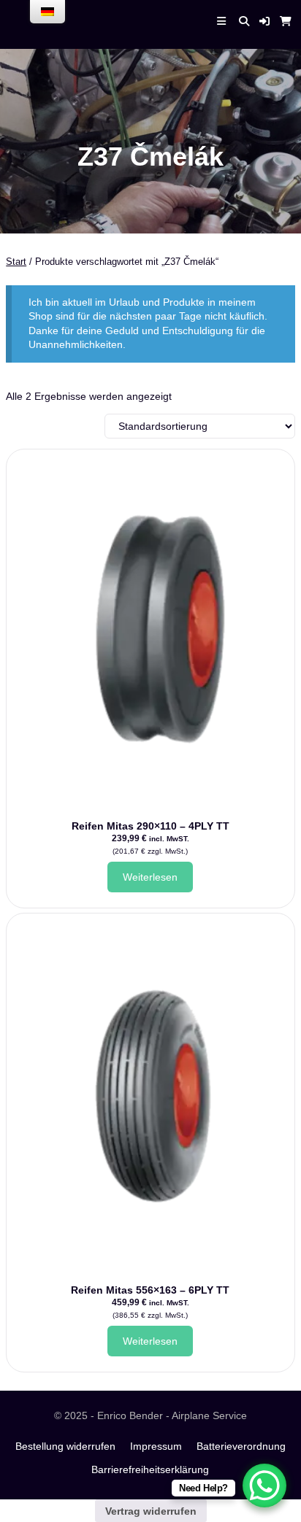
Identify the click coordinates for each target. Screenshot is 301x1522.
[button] (264, 21)
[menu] (47, 11)
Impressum (156, 1446)
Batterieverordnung (241, 1446)
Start (16, 261)
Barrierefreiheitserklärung (150, 1469)
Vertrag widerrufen (151, 1511)
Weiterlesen (150, 877)
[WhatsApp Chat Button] (264, 1485)
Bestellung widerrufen (65, 1446)
